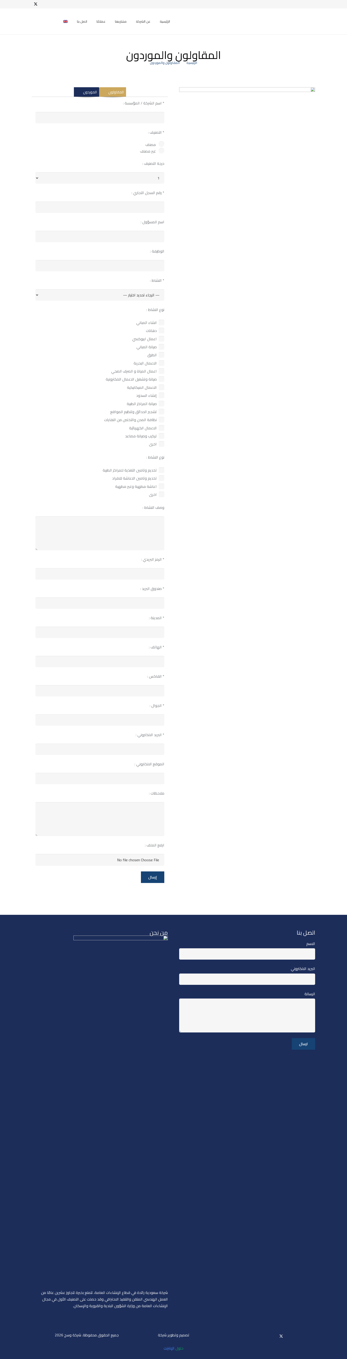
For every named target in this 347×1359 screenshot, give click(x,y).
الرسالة (310, 993)
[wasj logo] (285, 21)
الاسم (310, 943)
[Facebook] (51, 4)
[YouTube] (43, 4)
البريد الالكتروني (303, 968)
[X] (35, 4)
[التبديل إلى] (64, 21)
